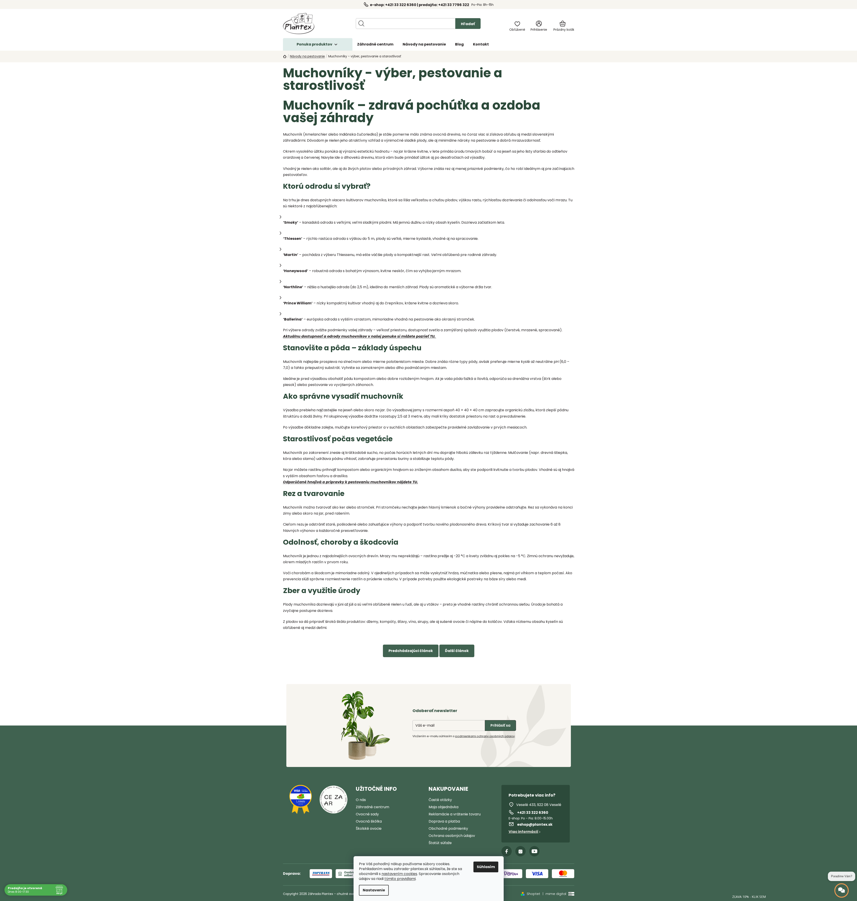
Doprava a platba (444, 821)
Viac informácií (523, 831)
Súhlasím (486, 866)
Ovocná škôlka (369, 821)
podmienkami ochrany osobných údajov (485, 736)
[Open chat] (841, 890)
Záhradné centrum (372, 807)
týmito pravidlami (400, 878)
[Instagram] (520, 851)
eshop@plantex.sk (535, 824)
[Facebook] (506, 851)
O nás (361, 799)
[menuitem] (375, 44)
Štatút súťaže (440, 842)
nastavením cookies (399, 873)
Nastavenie (374, 890)
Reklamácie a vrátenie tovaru (455, 814)
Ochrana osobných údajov (452, 835)
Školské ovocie (369, 828)
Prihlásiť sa (500, 725)
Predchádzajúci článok (411, 650)
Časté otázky (440, 799)
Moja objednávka (443, 807)
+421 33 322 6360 (532, 812)
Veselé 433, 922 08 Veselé (538, 804)
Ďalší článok (457, 650)
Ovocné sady (367, 814)
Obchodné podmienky (448, 828)
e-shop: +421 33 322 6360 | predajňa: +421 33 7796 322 (419, 4)
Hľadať (468, 23)
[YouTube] (534, 851)
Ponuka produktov (314, 44)
